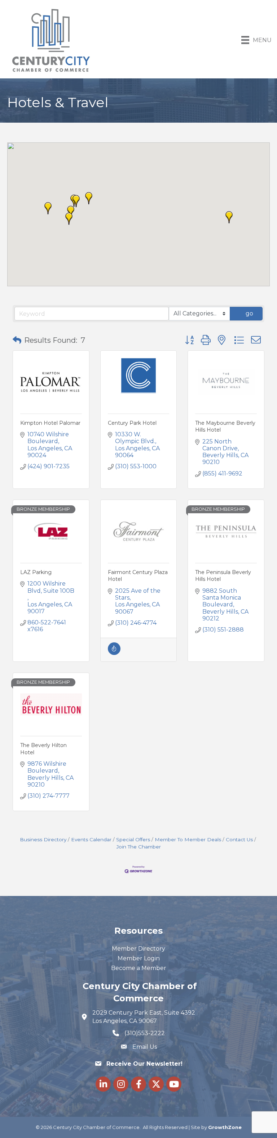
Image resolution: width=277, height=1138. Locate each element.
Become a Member (138, 968)
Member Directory (138, 948)
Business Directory (43, 839)
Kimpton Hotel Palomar (50, 423)
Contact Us (239, 839)
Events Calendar (91, 839)
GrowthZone (225, 1127)
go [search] (249, 313)
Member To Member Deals (188, 839)
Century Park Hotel (132, 423)
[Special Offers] (114, 653)
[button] (68, 219)
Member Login (139, 958)
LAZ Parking (36, 572)
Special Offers (133, 839)
